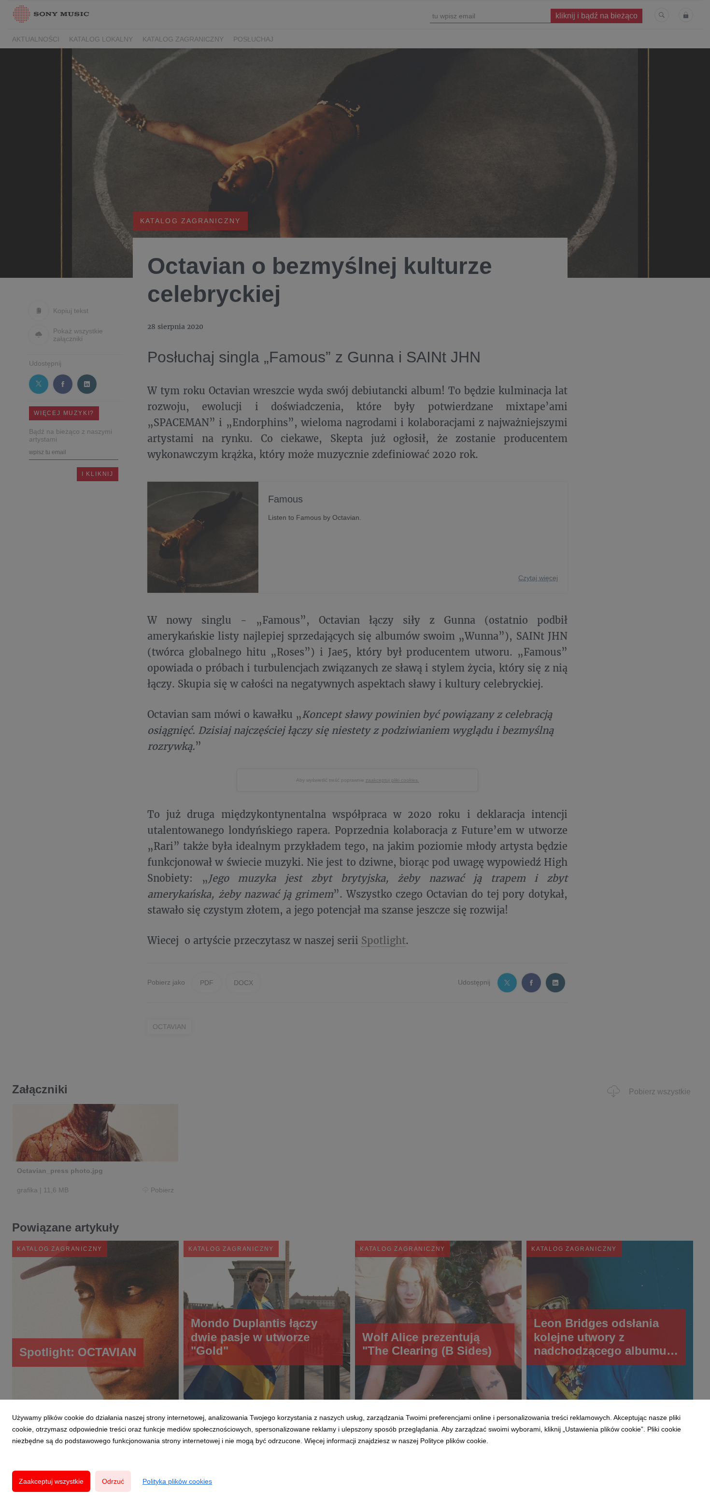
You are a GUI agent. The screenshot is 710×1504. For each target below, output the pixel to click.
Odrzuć (113, 1481)
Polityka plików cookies (177, 1481)
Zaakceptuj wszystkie (51, 1481)
